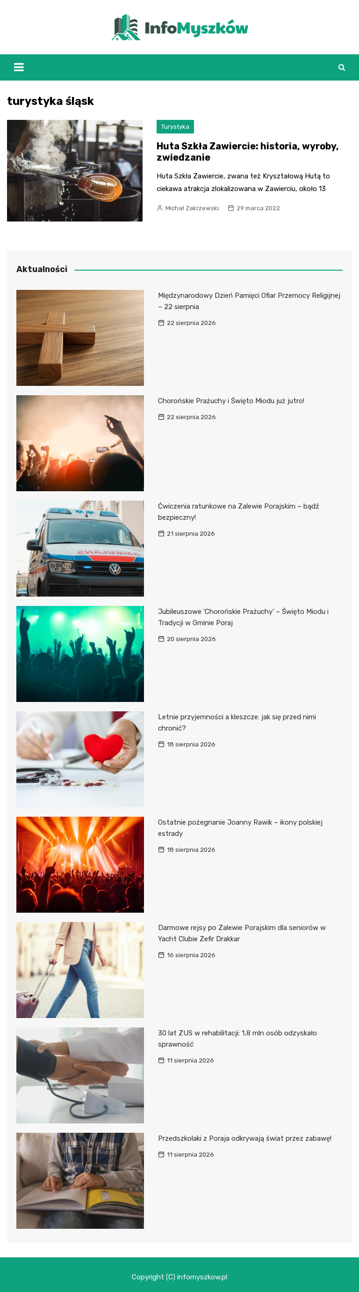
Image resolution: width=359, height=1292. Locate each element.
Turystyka (175, 126)
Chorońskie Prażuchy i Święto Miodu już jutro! (231, 401)
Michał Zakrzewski (192, 208)
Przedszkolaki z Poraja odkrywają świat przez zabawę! (244, 1138)
